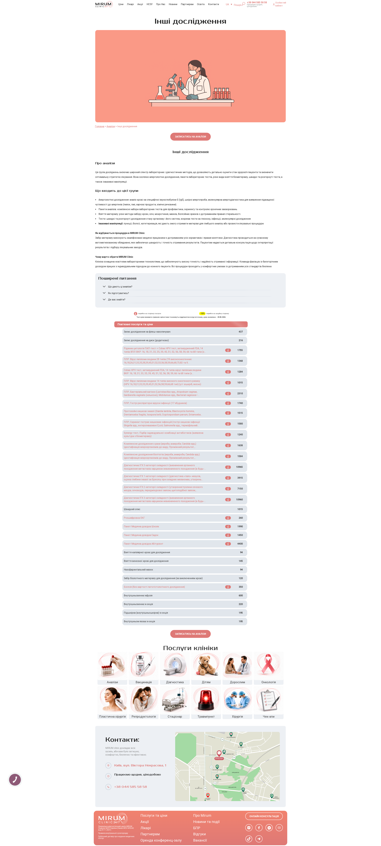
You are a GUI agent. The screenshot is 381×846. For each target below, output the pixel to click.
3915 (240, 477)
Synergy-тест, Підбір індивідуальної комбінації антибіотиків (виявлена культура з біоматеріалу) (163, 434)
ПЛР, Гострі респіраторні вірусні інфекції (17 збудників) (155, 403)
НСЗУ (150, 4)
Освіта (200, 4)
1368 (240, 360)
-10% (202, 313)
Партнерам (187, 4)
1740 (240, 403)
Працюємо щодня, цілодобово (255, 5)
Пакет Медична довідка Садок (141, 535)
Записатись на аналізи (190, 136)
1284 (240, 371)
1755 (240, 350)
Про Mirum (202, 815)
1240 (240, 434)
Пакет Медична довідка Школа (141, 526)
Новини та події (206, 822)
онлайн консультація (264, 816)
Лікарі (130, 4)
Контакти (213, 4)
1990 (240, 526)
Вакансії (200, 840)
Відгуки (199, 834)
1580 (240, 423)
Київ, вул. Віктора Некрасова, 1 (140, 765)
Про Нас (160, 4)
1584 (240, 456)
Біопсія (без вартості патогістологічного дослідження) (154, 586)
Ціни (120, 4)
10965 (239, 467)
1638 (240, 445)
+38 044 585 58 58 (257, 2)
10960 (239, 499)
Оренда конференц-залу (161, 840)
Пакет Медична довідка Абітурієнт (143, 543)
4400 (240, 543)
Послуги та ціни (153, 815)
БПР (196, 828)
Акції (140, 4)
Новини (173, 4)
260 (241, 517)
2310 (240, 393)
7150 (240, 488)
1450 (240, 535)
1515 (240, 413)
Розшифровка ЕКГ (134, 517)
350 (241, 586)
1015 (240, 382)
